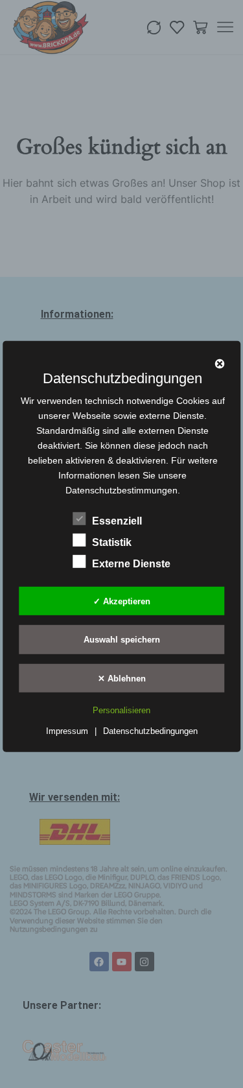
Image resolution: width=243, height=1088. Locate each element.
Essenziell (117, 520)
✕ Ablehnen (122, 678)
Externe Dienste (131, 563)
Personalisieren (121, 710)
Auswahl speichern (122, 640)
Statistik (112, 542)
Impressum (67, 731)
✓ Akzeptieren (121, 601)
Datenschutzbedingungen (150, 731)
